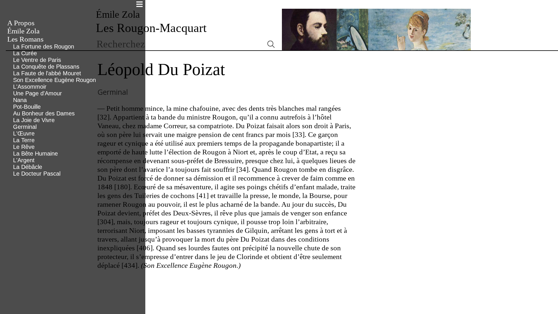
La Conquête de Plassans (46, 66)
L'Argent (24, 160)
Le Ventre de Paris (37, 60)
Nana (20, 100)
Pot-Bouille (27, 107)
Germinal (25, 127)
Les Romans (25, 39)
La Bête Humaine (35, 153)
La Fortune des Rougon (43, 46)
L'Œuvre (24, 133)
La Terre (24, 140)
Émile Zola (23, 31)
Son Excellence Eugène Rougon (54, 80)
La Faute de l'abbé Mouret (47, 73)
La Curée (25, 53)
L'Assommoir (29, 86)
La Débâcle (27, 167)
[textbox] (178, 44)
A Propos (21, 23)
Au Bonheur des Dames (44, 113)
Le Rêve (24, 147)
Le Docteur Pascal (36, 173)
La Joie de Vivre (34, 120)
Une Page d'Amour (37, 93)
